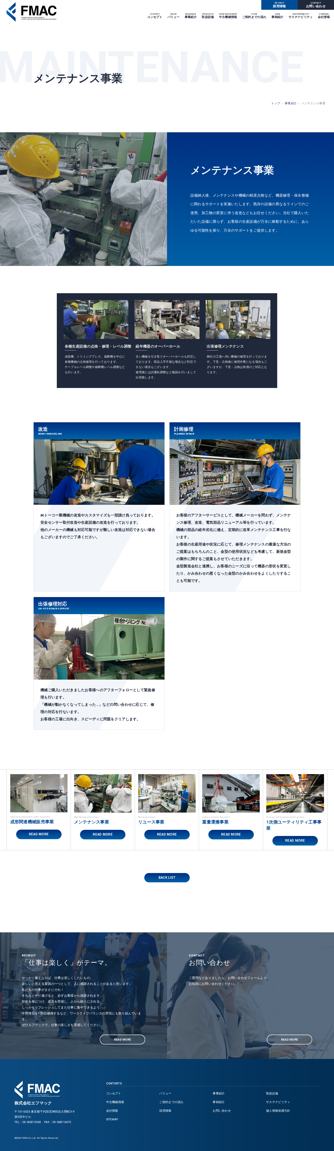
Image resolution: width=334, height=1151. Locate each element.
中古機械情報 (228, 16)
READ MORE (39, 834)
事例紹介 (278, 16)
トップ (275, 103)
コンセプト (154, 16)
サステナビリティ (301, 16)
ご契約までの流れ (254, 16)
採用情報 (279, 5)
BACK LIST (167, 878)
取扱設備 (208, 16)
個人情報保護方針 (278, 1110)
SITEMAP (112, 1119)
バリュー (173, 16)
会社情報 (324, 16)
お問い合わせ (316, 5)
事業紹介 (191, 16)
